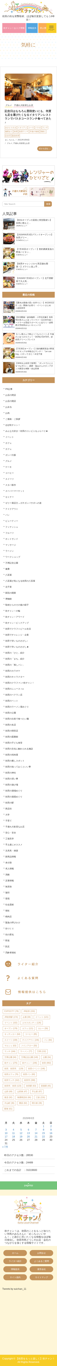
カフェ (8, 443)
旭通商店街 (24, 1097)
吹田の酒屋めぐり (13, 796)
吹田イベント (36, 1068)
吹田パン (29, 1074)
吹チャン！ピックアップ (17, 623)
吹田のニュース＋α (14, 689)
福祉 (7, 910)
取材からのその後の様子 (17, 605)
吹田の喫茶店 (11, 731)
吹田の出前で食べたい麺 (17, 719)
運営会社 (41, 1269)
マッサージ (10, 545)
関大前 (37, 1103)
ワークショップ (12, 557)
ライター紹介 (15, 1261)
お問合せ (41, 1253)
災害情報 (9, 880)
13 (28, 1133)
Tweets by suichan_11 (14, 1289)
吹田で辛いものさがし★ (17, 647)
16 (51, 1133)
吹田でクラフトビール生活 (18, 629)
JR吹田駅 (11, 1017)
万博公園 (10, 1057)
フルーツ (9, 533)
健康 (7, 569)
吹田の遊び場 (11, 784)
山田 (8, 1091)
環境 (7, 898)
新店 (8, 1097)
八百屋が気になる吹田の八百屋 (20, 581)
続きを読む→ (45, 148)
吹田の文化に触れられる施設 (19, 749)
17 (6, 1136)
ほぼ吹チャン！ (12, 425)
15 (43, 1133)
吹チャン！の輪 (12, 611)
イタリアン (22, 127)
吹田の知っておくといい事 (18, 766)
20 (28, 1136)
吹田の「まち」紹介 (14, 659)
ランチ (45, 127)
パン (7, 515)
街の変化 (9, 934)
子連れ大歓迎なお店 (23, 105)
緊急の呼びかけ (12, 922)
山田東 (22, 1091)
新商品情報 (10, 856)
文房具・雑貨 (11, 850)
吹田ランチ (23, 132)
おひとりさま (10, 127)
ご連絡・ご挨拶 (12, 419)
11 (13, 1133)
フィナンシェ (11, 527)
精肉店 (8, 916)
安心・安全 (10, 832)
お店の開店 (10, 401)
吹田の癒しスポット (14, 761)
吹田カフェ (11, 1074)
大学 (7, 814)
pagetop (28, 1185)
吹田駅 (31, 1086)
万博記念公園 (11, 563)
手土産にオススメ (13, 844)
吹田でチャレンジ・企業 (17, 635)
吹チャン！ (29, 1063)
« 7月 (5, 1147)
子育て (8, 820)
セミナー (9, 497)
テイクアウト (11, 509)
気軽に (43, 132)
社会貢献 (9, 904)
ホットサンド (11, 539)
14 (36, 1133)
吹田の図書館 (11, 737)
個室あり (8, 132)
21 (36, 1136)
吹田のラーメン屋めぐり (17, 707)
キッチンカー (12, 1034)
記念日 (8, 136)
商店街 (8, 808)
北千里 (8, 587)
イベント (9, 437)
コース (31, 127)
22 (43, 1136)
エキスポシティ (31, 1023)
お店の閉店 (10, 395)
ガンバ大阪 (10, 455)
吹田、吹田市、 (13, 1068)
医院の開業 (10, 593)
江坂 (40, 1097)
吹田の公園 (10, 713)
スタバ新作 (10, 485)
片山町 (9, 1103)
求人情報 (44, 28)
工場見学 (9, 838)
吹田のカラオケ (12, 671)
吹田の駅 (9, 802)
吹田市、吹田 (12, 1086)
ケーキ (8, 467)
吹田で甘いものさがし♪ (16, 641)
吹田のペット (11, 701)
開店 (23, 1103)
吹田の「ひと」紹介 (14, 653)
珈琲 (7, 892)
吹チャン (10, 1063)
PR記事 (8, 389)
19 (21, 1136)
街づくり (9, 928)
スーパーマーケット (14, 491)
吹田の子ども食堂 (13, 743)
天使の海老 (34, 132)
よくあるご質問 (41, 1261)
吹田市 (29, 1080)
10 (6, 1133)
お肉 (7, 413)
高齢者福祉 (10, 952)
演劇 (7, 874)
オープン (10, 1028)
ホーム (15, 1253)
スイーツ (9, 479)
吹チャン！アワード (14, 617)
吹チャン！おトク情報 (14, 28)
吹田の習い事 (11, 778)
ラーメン (9, 551)
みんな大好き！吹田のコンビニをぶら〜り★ (26, 431)
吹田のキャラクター (14, 677)
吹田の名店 (10, 725)
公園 (47, 1057)
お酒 (27, 1017)
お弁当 (8, 407)
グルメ (8, 105)
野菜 (7, 940)
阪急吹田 (15, 136)
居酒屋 (46, 1086)
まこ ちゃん (10, 140)
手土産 (37, 1091)
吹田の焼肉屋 (11, 755)
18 (13, 1136)
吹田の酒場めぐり (13, 790)
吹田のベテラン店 (13, 695)
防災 (7, 946)
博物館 (8, 599)
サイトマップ (41, 1277)
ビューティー (11, 521)
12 (21, 1133)
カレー (43, 1028)
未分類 (8, 862)
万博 (41, 1051)
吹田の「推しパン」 (14, 665)
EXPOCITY (11, 1011)
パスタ (38, 127)
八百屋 (8, 575)
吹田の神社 (10, 772)
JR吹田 (29, 1011)
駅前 (8, 1109)
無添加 (8, 886)
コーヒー (9, 473)
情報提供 (32, 28)
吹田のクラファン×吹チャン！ (19, 683)
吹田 (16, 132)
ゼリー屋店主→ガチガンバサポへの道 (23, 503)
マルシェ (10, 1046)
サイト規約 (15, 1277)
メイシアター (29, 1046)
